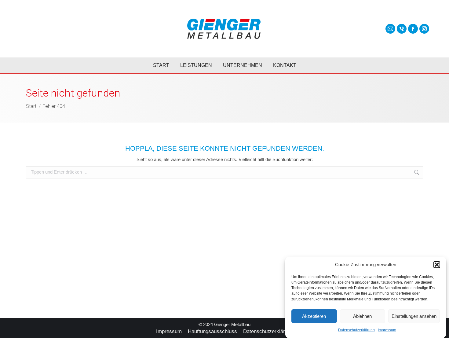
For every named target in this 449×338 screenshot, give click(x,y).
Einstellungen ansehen (414, 316)
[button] (437, 265)
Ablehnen (362, 316)
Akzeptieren (314, 316)
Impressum (387, 330)
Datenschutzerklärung (356, 330)
